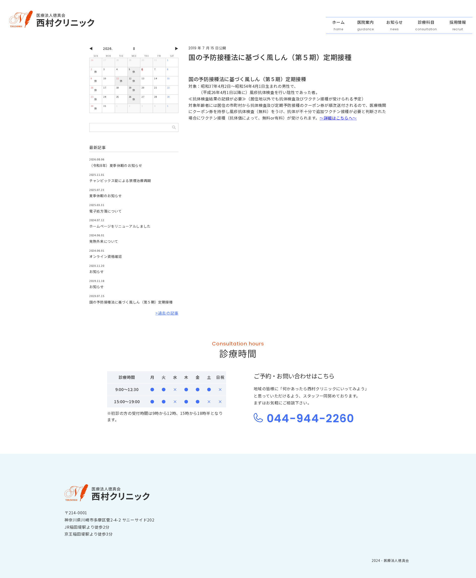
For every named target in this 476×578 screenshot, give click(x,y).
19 (130, 87)
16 (92, 87)
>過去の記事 (166, 313)
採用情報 (457, 22)
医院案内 (365, 22)
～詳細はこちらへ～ (338, 118)
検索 (173, 127)
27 (104, 60)
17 (104, 87)
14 (155, 78)
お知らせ (394, 22)
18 (117, 87)
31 (155, 60)
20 (143, 87)
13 (143, 78)
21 (155, 87)
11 (117, 78)
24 (104, 96)
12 (130, 78)
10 (104, 78)
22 (168, 87)
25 (117, 96)
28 (117, 60)
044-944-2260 (309, 418)
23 (92, 96)
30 (143, 60)
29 (130, 60)
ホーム (338, 22)
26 (92, 60)
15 (168, 78)
